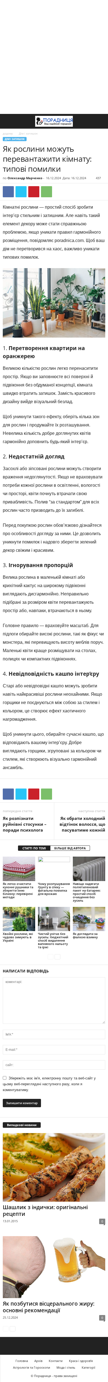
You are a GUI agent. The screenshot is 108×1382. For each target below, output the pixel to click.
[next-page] (57, 956)
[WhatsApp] (46, 191)
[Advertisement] (54, 57)
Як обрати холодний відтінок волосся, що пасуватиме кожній (82, 824)
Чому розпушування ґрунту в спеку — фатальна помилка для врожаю (54, 889)
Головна (22, 1361)
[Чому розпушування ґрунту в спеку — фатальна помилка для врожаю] (54, 869)
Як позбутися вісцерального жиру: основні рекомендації (48, 1307)
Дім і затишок (15, 139)
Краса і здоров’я (81, 1361)
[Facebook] (8, 191)
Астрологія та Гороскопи (31, 1367)
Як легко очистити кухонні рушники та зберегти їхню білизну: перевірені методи (18, 890)
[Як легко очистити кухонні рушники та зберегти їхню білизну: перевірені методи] (19, 869)
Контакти (56, 1361)
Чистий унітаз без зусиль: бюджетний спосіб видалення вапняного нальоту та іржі (53, 940)
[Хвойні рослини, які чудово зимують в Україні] (19, 919)
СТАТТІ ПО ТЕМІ (34, 848)
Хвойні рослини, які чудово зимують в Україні (18, 937)
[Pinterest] (33, 191)
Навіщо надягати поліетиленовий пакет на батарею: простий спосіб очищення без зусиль (87, 892)
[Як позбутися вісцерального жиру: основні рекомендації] (54, 1267)
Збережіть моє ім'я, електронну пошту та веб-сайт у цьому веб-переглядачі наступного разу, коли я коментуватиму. (49, 1084)
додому (8, 133)
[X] (21, 191)
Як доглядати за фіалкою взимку (85, 935)
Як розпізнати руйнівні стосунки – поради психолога (25, 824)
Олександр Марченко (24, 178)
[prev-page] (50, 956)
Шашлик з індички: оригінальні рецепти (45, 1211)
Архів (38, 1361)
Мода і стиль (65, 1367)
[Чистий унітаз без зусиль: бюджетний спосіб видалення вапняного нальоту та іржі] (54, 919)
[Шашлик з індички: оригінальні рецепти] (54, 1167)
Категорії (88, 1367)
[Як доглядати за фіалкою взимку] (89, 919)
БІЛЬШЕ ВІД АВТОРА (70, 848)
